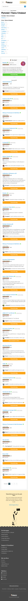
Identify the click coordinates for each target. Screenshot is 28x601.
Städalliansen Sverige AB (9, 410)
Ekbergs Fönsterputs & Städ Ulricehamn (12, 424)
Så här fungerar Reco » (14, 504)
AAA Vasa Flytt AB (7, 345)
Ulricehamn (3, 40)
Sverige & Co (6, 62)
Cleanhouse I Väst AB (8, 207)
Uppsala (16, 588)
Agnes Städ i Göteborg (8, 276)
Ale (2, 38)
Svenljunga (3, 45)
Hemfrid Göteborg (7, 81)
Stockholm (4, 588)
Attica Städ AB (6, 468)
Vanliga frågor (4, 549)
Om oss (3, 560)
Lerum (2, 47)
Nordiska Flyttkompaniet (9, 259)
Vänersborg (3, 27)
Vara (2, 34)
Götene (2, 44)
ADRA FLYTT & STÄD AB (8, 313)
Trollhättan (3, 31)
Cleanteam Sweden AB (8, 377)
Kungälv (3, 42)
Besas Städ (5, 454)
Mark (2, 36)
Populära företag (22, 588)
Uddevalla (3, 33)
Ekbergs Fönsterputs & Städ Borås (11, 243)
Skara (2, 51)
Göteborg (3, 17)
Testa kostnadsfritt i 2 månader (7, 532)
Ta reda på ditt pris (5, 540)
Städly (4, 363)
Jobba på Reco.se (5, 564)
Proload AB (5, 142)
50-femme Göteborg (8, 328)
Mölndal (3, 24)
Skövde (3, 29)
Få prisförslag (14, 73)
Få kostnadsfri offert (14, 340)
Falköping (3, 49)
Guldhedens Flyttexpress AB (9, 173)
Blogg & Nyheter (4, 534)
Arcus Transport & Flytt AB (9, 294)
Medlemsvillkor (4, 565)
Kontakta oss (4, 547)
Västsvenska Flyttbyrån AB (9, 128)
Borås (2, 22)
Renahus (5, 193)
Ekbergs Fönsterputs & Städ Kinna (11, 112)
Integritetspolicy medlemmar (7, 551)
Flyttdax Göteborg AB (8, 224)
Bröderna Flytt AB (7, 98)
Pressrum (3, 562)
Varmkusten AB (6, 391)
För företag (23, 2)
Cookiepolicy (4, 553)
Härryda (3, 53)
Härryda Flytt (6, 439)
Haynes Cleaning (7, 156)
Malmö (13, 588)
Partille (2, 25)
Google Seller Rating (5, 538)
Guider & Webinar (4, 536)
